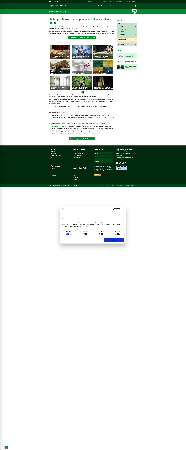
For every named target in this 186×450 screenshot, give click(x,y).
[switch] (85, 234)
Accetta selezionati (93, 240)
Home (51, 11)
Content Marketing (77, 155)
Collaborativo (54, 159)
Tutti (52, 42)
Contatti (134, 1)
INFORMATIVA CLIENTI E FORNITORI (126, 185)
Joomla (67, 42)
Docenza (53, 168)
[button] (90, 1)
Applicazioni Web (122, 42)
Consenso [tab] (71, 214)
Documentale (53, 160)
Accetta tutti (114, 240)
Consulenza (53, 170)
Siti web (56, 11)
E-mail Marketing (76, 157)
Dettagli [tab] (93, 214)
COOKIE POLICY (111, 185)
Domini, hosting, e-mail (125, 36)
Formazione (121, 44)
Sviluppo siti (122, 26)
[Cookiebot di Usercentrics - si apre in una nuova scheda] (114, 209)
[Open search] (135, 6)
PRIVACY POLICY (102, 185)
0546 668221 (120, 155)
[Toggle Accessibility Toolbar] (6, 447)
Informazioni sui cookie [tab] (115, 214)
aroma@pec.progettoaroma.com (125, 159)
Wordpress (59, 42)
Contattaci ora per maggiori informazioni (82, 37)
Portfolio (111, 1)
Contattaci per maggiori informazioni (82, 139)
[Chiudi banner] (123, 209)
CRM (52, 157)
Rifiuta (72, 240)
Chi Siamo (105, 1)
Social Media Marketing (78, 153)
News (116, 1)
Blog (120, 1)
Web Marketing (122, 39)
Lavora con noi (126, 1)
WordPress (123, 29)
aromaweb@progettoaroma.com (126, 157)
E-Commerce (122, 34)
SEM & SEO (75, 151)
